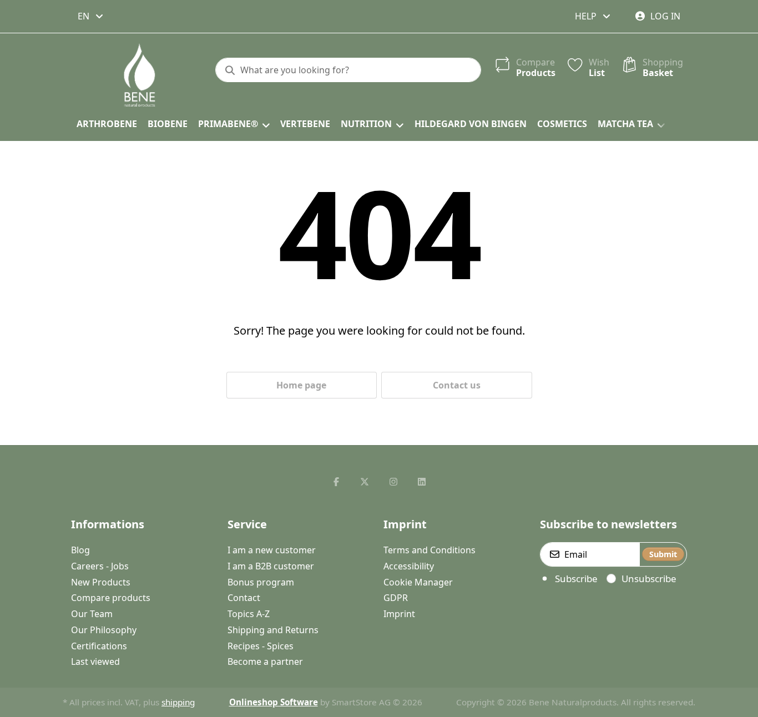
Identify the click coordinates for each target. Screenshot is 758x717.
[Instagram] (393, 481)
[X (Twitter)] (364, 481)
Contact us (457, 385)
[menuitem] (106, 124)
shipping (178, 702)
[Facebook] (336, 481)
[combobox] (91, 16)
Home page (301, 385)
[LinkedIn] (422, 481)
